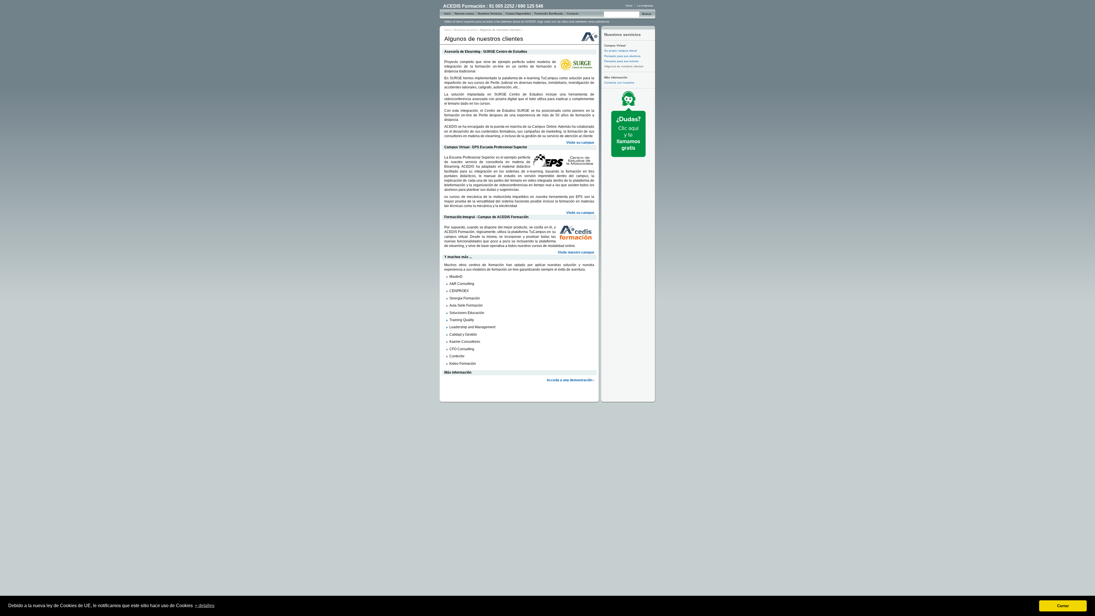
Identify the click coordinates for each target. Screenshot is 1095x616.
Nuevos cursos (464, 13)
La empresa (645, 5)
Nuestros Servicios (490, 13)
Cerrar (1063, 605)
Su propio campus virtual (620, 50)
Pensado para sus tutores (621, 61)
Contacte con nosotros (619, 82)
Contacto (573, 13)
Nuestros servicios (465, 29)
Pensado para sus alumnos (622, 56)
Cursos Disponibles (518, 13)
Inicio (447, 29)
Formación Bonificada (548, 13)
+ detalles (204, 605)
